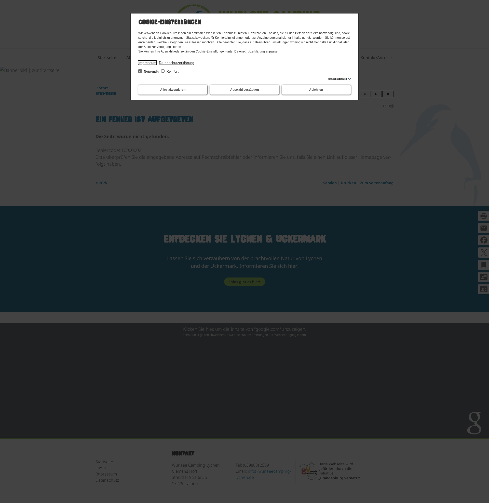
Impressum (147, 63)
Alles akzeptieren (172, 89)
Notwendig (151, 71)
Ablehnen (316, 89)
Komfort (172, 71)
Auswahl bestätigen (244, 89)
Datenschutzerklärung (176, 63)
